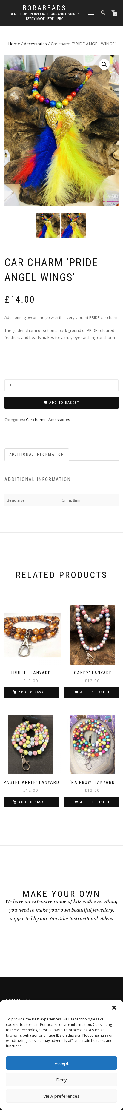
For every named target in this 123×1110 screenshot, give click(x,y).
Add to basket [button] (33, 692)
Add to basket (64, 403)
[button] (114, 1008)
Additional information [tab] (36, 454)
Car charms (36, 419)
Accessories (35, 44)
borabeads (45, 8)
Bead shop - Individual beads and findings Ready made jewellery (44, 16)
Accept (62, 1063)
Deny (61, 1080)
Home (14, 44)
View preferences (61, 1096)
